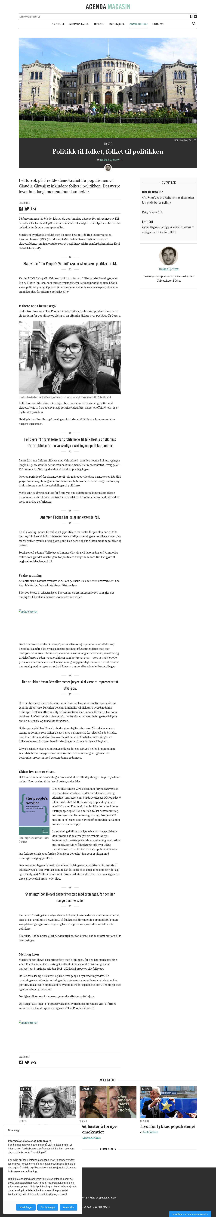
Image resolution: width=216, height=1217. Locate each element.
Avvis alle (68, 1207)
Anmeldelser (138, 24)
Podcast (158, 24)
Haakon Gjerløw (109, 159)
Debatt (99, 24)
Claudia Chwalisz (92, 1137)
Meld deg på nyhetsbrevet (103, 1197)
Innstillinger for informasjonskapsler (190, 1214)
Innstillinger (25, 1207)
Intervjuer (116, 24)
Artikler (58, 24)
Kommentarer (79, 24)
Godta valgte (48, 1207)
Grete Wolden (150, 1132)
